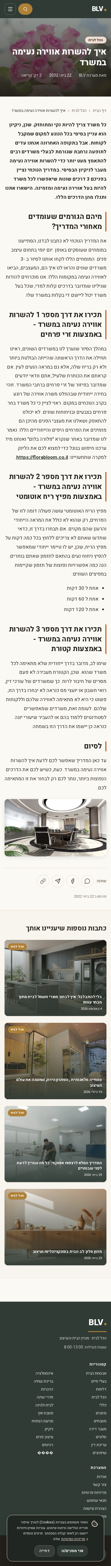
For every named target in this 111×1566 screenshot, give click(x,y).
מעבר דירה (97, 1429)
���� (45, 1453)
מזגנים (101, 1413)
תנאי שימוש (96, 1501)
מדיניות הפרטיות (73, 1539)
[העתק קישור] (43, 881)
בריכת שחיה (43, 1381)
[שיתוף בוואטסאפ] (87, 881)
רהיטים (47, 1445)
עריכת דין (98, 1445)
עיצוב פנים (44, 1437)
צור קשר (99, 1485)
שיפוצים (99, 1453)
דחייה (44, 1551)
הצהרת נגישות (94, 1508)
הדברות (47, 1389)
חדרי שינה (45, 1397)
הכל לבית (96, 40)
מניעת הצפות (42, 1421)
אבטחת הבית (96, 1373)
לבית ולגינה (44, 1405)
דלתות (101, 1389)
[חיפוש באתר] (25, 9)
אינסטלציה (44, 1373)
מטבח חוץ (45, 1413)
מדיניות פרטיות (94, 1493)
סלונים (101, 1437)
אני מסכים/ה (72, 1551)
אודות (101, 1477)
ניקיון (49, 1429)
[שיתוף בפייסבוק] (72, 881)
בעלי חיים (98, 1381)
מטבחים (100, 1421)
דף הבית (99, 111)
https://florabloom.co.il (42, 457)
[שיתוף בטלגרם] (58, 881)
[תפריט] (10, 9)
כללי (102, 1405)
